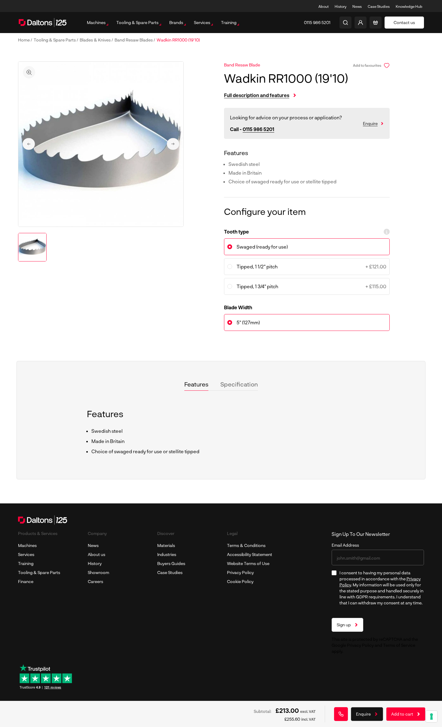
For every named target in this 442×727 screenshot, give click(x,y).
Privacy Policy (240, 572)
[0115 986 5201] (341, 714)
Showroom (98, 572)
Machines (27, 545)
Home (24, 39)
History (340, 6)
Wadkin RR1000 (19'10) (178, 39)
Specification (239, 384)
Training (25, 563)
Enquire (370, 123)
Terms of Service (399, 645)
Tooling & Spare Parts (55, 39)
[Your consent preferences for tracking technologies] (431, 716)
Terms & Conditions (246, 545)
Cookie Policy (240, 581)
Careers (95, 581)
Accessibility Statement (249, 554)
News (357, 6)
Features (196, 384)
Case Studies (379, 6)
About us (96, 554)
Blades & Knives (96, 39)
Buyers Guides (171, 563)
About (323, 6)
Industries (166, 554)
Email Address (345, 545)
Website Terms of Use (248, 563)
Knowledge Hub (409, 6)
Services (26, 554)
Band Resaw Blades (134, 39)
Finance (25, 581)
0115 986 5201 (258, 129)
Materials (166, 545)
